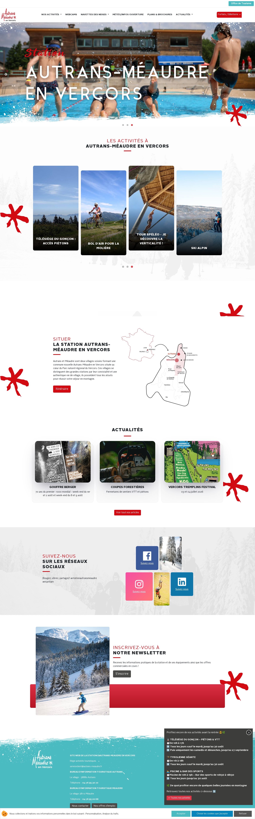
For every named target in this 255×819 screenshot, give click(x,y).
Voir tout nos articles (127, 512)
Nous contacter (80, 806)
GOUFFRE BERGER (62, 487)
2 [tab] (127, 125)
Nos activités (50, 15)
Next (249, 74)
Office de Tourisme (241, 4)
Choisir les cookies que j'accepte (212, 814)
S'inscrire (122, 673)
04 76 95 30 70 (90, 783)
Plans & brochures (159, 15)
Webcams (71, 15)
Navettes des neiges (94, 15)
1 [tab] (123, 125)
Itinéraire (62, 389)
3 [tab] (131, 125)
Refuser (243, 814)
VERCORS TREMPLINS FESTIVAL (192, 487)
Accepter (181, 814)
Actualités (183, 15)
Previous (5, 74)
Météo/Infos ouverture (128, 15)
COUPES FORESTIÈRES (127, 487)
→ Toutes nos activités (179, 798)
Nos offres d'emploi (104, 806)
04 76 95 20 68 (90, 799)
